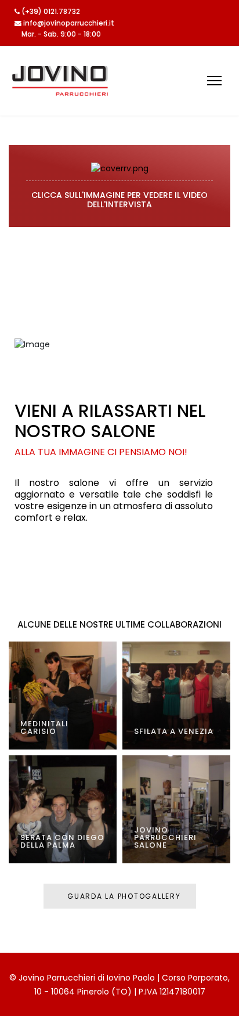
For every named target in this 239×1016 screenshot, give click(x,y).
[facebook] (222, 12)
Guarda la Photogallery (122, 896)
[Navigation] (214, 81)
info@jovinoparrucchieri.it (68, 23)
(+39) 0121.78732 (50, 11)
